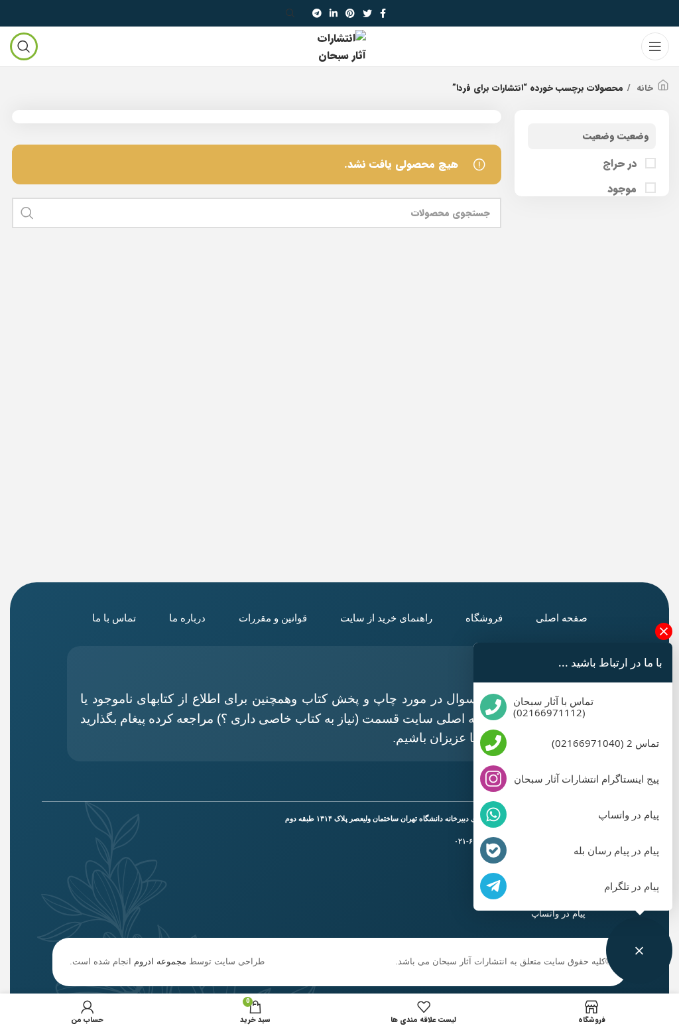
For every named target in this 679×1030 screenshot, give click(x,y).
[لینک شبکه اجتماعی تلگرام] (317, 13)
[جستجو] (292, 13)
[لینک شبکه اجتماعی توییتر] (367, 13)
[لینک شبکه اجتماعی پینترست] (350, 13)
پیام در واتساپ (558, 914)
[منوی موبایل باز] (655, 46)
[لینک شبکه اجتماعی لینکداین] (333, 13)
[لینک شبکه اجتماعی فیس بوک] (383, 13)
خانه (643, 88)
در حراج (621, 164)
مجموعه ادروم (160, 961)
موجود (623, 189)
